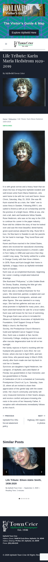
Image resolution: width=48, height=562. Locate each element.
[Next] (41, 472)
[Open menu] (6, 44)
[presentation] (24, 461)
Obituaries (7, 126)
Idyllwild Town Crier (15, 488)
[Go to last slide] (6, 472)
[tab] (19, 498)
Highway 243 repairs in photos (36, 419)
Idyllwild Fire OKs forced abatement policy (10, 421)
